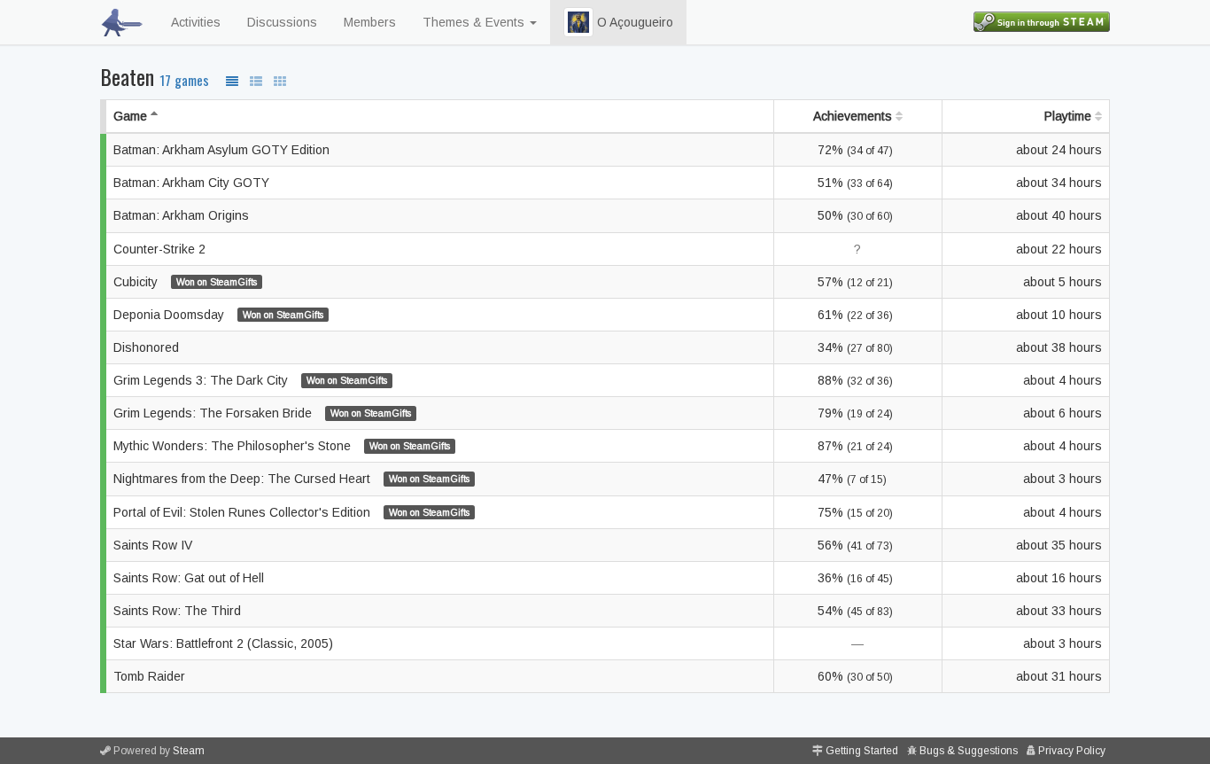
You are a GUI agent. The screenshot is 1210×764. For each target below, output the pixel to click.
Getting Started (862, 751)
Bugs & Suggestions (968, 751)
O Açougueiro (633, 22)
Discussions (282, 22)
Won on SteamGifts (216, 282)
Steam (189, 751)
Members (370, 22)
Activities (196, 22)
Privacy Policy (1071, 751)
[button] (578, 22)
